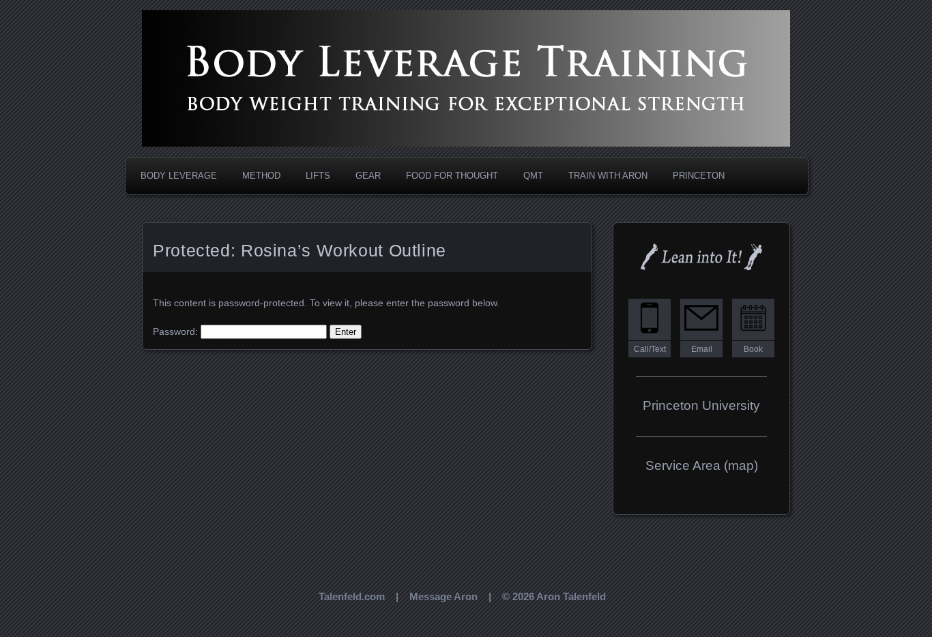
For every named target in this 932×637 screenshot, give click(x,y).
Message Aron (443, 596)
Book (753, 349)
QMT (533, 176)
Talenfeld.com (352, 596)
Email (701, 349)
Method (261, 176)
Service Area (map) (701, 465)
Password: (177, 331)
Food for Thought (452, 176)
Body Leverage (179, 176)
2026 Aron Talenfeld (559, 596)
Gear (368, 176)
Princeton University (701, 405)
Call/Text (650, 349)
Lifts (318, 176)
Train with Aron (607, 176)
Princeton (699, 176)
